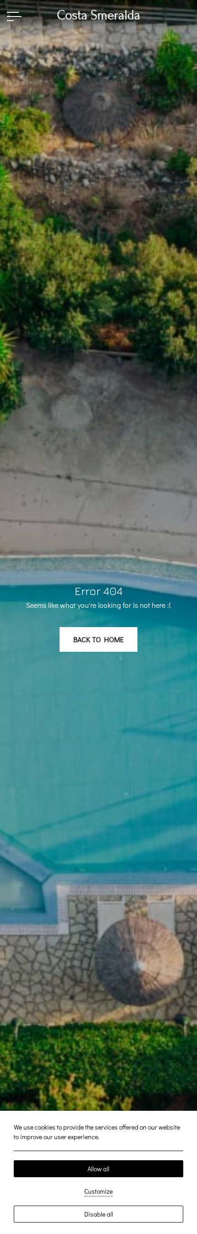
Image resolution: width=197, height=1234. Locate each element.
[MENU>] (14, 16)
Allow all (98, 1168)
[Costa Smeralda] (98, 13)
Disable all (98, 1214)
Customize (98, 1191)
